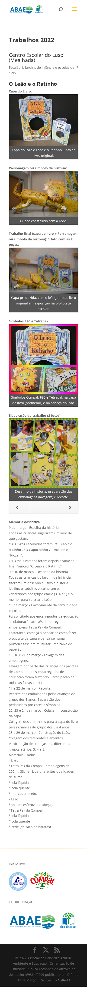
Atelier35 (64, 980)
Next (68, 507)
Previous (19, 507)
